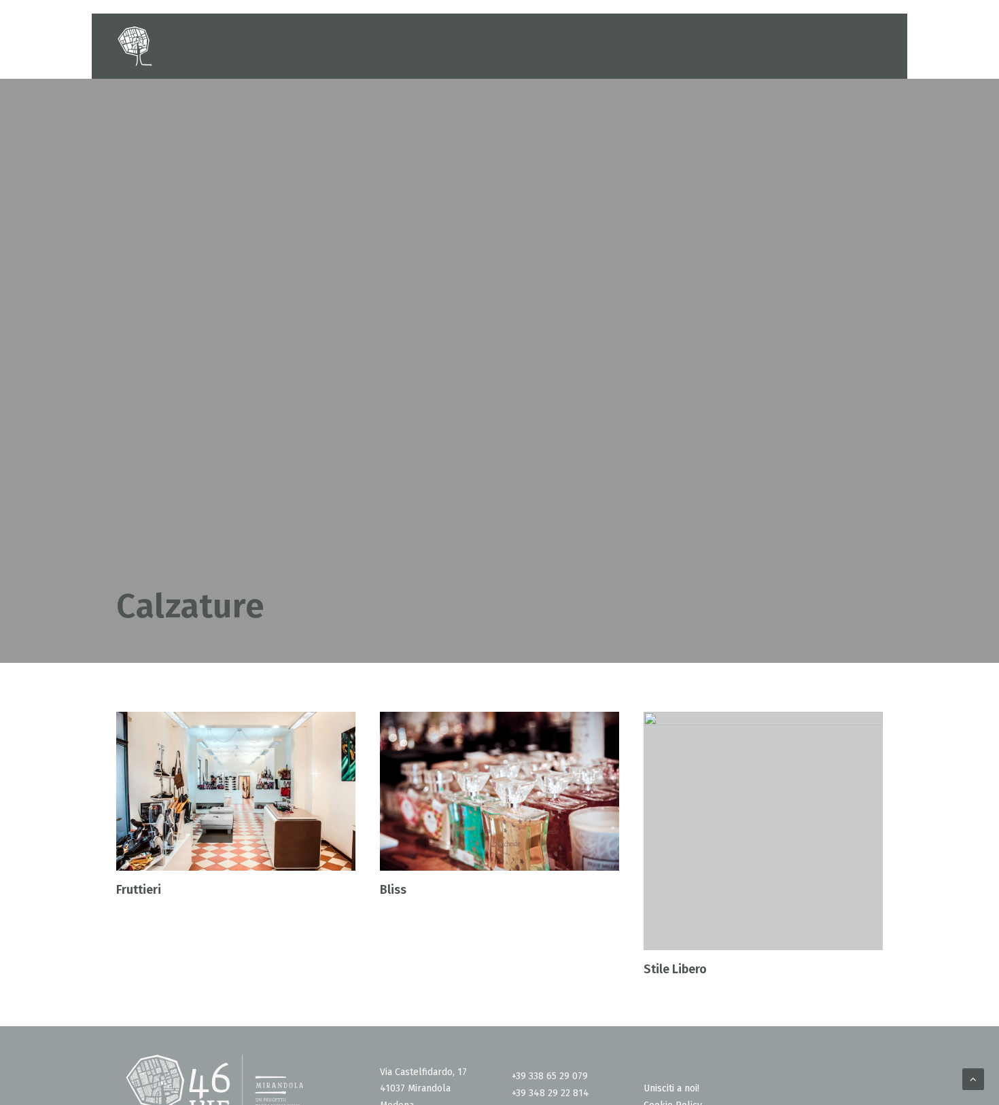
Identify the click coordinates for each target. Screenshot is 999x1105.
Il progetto (208, 47)
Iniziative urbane (579, 47)
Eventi (492, 47)
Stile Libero (675, 969)
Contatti (672, 47)
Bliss (393, 889)
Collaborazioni (407, 47)
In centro (302, 47)
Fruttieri (138, 889)
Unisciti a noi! (671, 1088)
